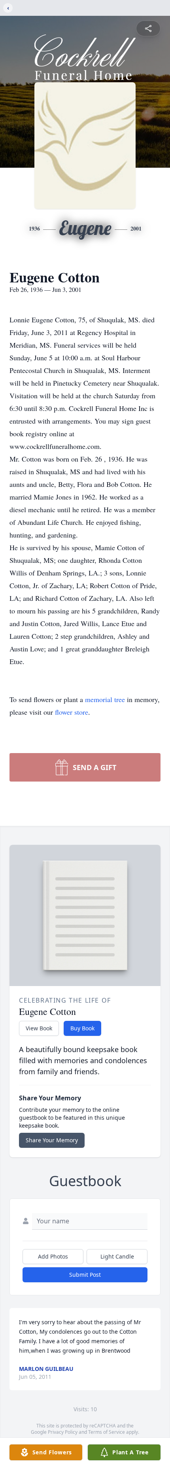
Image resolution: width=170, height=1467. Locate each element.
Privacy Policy (62, 1432)
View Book (39, 1028)
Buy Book (82, 1028)
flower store (71, 712)
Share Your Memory (52, 1140)
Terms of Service (106, 1432)
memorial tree (105, 699)
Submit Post (85, 1274)
